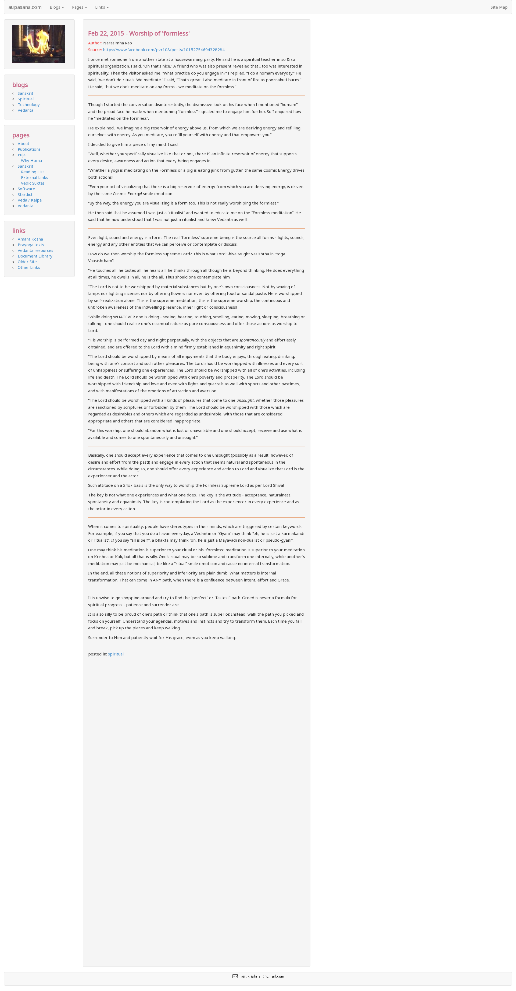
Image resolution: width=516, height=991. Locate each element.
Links (100, 7)
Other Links (29, 267)
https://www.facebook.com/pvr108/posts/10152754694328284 (164, 49)
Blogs (55, 7)
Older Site (27, 261)
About (23, 143)
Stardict (25, 194)
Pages (78, 7)
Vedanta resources (35, 250)
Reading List (31, 171)
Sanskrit (25, 93)
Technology (29, 104)
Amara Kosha (30, 239)
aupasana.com (25, 7)
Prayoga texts (31, 244)
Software (26, 188)
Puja (22, 154)
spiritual (116, 654)
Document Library (35, 256)
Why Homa (30, 160)
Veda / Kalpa (30, 200)
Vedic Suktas (31, 183)
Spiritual (26, 98)
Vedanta (25, 110)
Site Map (499, 7)
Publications (29, 149)
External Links (33, 177)
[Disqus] (196, 733)
